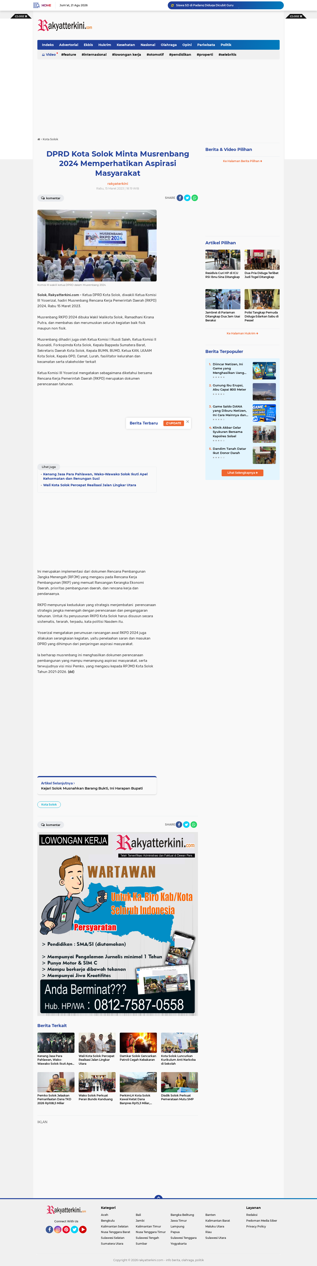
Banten (210, 1215)
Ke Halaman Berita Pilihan (241, 161)
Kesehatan (126, 45)
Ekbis (88, 45)
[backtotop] (158, 1199)
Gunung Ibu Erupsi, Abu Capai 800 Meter (229, 387)
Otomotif (156, 54)
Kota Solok (49, 804)
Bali (138, 1215)
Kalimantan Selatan (114, 1226)
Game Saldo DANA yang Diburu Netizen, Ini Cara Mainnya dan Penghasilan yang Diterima (229, 411)
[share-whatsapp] (194, 198)
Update (174, 423)
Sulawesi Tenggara (184, 1238)
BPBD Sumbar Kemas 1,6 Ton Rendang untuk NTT (211, 5)
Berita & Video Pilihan (228, 149)
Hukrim (104, 45)
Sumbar (141, 1243)
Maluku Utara (214, 1226)
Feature (70, 54)
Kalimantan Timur (148, 1226)
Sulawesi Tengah (147, 1238)
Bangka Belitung (182, 1215)
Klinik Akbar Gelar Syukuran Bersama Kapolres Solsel (228, 432)
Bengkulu (108, 1220)
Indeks (48, 45)
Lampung (177, 1226)
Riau (208, 1232)
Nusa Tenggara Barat (115, 1232)
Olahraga (169, 45)
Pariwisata (206, 45)
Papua (175, 1232)
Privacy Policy (256, 1226)
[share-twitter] (187, 198)
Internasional (95, 54)
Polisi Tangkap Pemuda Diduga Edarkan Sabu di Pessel (261, 316)
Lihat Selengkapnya (241, 472)
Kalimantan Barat (217, 1220)
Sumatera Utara (112, 1243)
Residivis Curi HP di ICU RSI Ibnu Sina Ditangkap (222, 275)
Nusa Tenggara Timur (151, 1232)
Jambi (140, 1220)
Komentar (52, 198)
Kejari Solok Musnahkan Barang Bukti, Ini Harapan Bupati (92, 788)
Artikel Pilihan (220, 242)
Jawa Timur (179, 1220)
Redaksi (251, 1215)
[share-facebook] (180, 198)
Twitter (76, 1235)
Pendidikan (181, 54)
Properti (206, 54)
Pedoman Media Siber (261, 1220)
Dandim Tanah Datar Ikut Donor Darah (229, 451)
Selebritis (228, 54)
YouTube (86, 1235)
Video (51, 54)
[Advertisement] (195, 25)
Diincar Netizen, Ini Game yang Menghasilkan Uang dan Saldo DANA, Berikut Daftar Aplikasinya (228, 368)
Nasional (148, 45)
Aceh (104, 1215)
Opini (187, 45)
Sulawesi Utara (215, 1238)
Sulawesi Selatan (112, 1238)
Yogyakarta (179, 1243)
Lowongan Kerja (127, 54)
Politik (226, 45)
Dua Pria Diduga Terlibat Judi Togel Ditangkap (261, 275)
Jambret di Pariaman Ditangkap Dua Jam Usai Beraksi (222, 316)
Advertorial (68, 45)
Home (46, 5)
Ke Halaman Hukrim (241, 333)
